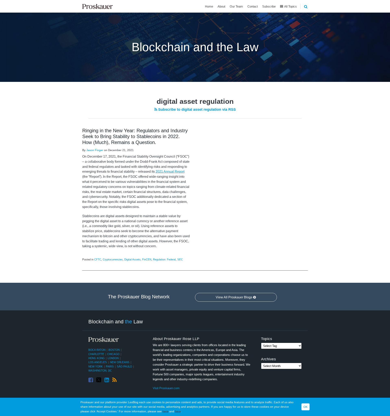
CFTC (97, 259)
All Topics (290, 6)
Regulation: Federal (164, 259)
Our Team (236, 6)
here (165, 411)
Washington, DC (100, 370)
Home (209, 6)
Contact (252, 6)
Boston (114, 349)
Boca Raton (96, 349)
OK (305, 406)
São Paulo (124, 366)
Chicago (113, 354)
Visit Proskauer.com (166, 388)
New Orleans (119, 362)
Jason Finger (94, 150)
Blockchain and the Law (195, 47)
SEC (180, 259)
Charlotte (96, 354)
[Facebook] (90, 380)
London (113, 358)
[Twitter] (98, 380)
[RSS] (114, 380)
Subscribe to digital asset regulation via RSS (196, 109)
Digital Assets (132, 259)
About (221, 6)
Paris (110, 366)
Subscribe (269, 6)
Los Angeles (97, 362)
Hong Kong (96, 358)
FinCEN (146, 259)
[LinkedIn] (106, 380)
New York (95, 366)
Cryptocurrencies (113, 259)
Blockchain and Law (115, 321)
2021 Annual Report (170, 171)
